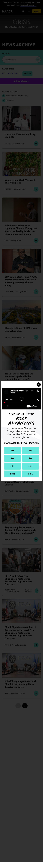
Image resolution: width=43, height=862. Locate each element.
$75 (30, 458)
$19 (12, 450)
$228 (30, 466)
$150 (12, 466)
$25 (30, 450)
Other (30, 474)
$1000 (12, 474)
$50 (12, 458)
